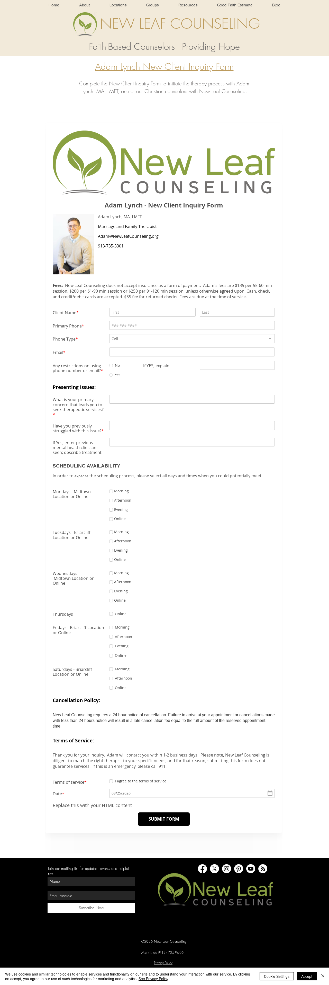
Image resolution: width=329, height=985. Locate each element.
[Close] (323, 976)
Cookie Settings (276, 976)
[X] (214, 862)
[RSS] (262, 862)
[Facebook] (202, 862)
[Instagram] (226, 862)
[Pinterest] (238, 862)
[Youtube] (250, 862)
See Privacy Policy (153, 978)
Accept (306, 976)
